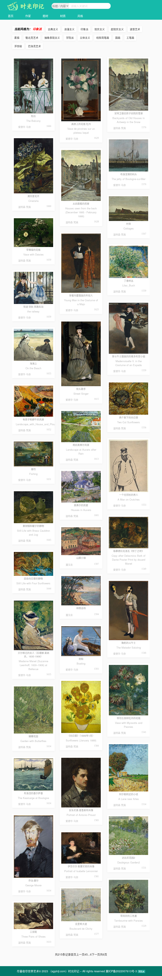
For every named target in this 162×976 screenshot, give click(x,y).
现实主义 (99, 29)
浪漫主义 (69, 29)
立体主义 (85, 37)
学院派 (70, 37)
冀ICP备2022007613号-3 (121, 971)
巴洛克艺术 (34, 46)
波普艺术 (135, 29)
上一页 (80, 954)
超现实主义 (117, 29)
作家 (28, 16)
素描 (16, 37)
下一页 (96, 954)
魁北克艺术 (31, 37)
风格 (80, 16)
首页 (10, 16)
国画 (117, 37)
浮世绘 (18, 46)
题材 (45, 16)
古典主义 (53, 29)
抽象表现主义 (52, 37)
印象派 (84, 29)
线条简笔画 (102, 37)
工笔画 (130, 37)
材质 (63, 16)
